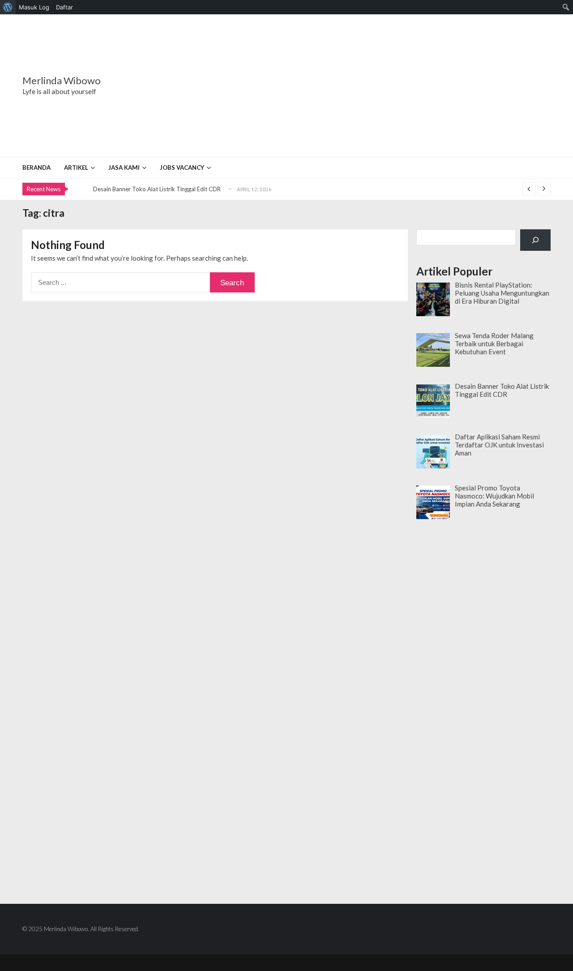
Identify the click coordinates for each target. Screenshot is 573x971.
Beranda (36, 167)
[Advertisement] (342, 85)
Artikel (76, 167)
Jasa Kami (124, 167)
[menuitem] (8, 7)
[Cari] (535, 240)
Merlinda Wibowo (61, 81)
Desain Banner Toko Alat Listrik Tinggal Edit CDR (157, 189)
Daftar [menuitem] (64, 7)
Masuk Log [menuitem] (34, 7)
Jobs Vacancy (182, 167)
